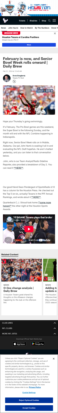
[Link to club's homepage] (5, 19)
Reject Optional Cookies (29, 400)
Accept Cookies (29, 408)
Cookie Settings (29, 392)
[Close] (55, 33)
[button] (29, 187)
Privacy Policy (35, 387)
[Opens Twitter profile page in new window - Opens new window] (14, 81)
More (29, 45)
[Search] (49, 20)
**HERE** (18, 168)
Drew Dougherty (19, 76)
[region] (29, 383)
